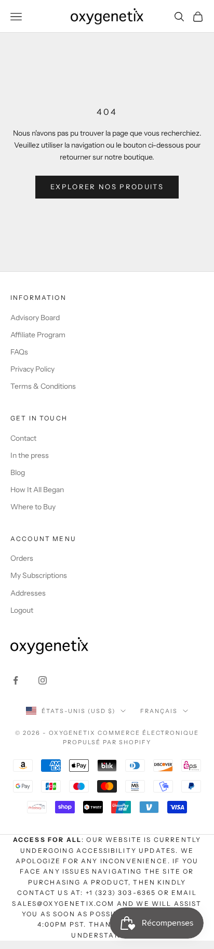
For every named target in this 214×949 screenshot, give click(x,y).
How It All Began (37, 489)
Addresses (28, 593)
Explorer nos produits (107, 186)
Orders (21, 558)
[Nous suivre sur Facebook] (15, 680)
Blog (17, 472)
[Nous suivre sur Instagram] (42, 680)
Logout (21, 610)
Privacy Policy (32, 369)
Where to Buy (33, 506)
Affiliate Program (37, 334)
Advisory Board (35, 317)
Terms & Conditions (43, 386)
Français (159, 711)
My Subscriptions (38, 575)
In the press (29, 455)
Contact (23, 438)
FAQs (19, 352)
